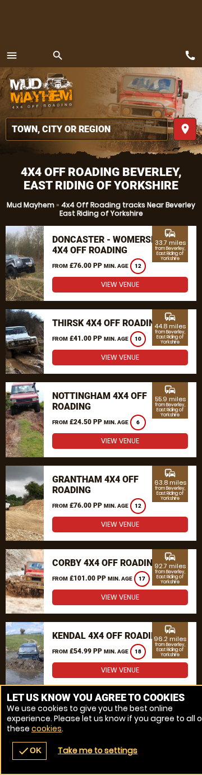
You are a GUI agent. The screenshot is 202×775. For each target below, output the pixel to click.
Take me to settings (97, 750)
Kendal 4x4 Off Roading (107, 635)
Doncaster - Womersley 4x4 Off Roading (109, 245)
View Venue (120, 284)
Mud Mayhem (30, 205)
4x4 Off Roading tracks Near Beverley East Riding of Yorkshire (127, 209)
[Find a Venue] (87, 129)
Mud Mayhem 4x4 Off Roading (42, 92)
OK (29, 751)
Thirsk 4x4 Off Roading (106, 323)
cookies (46, 728)
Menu (12, 55)
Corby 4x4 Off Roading (105, 563)
